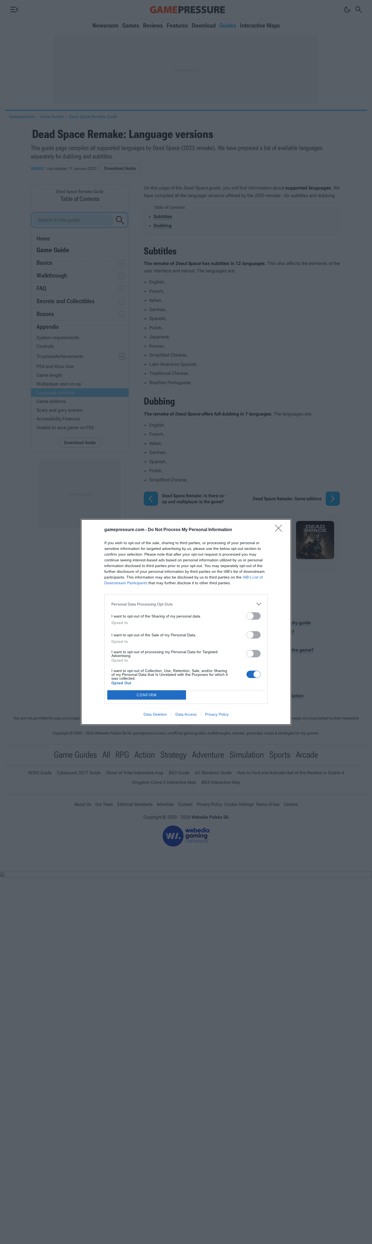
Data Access (186, 714)
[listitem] (186, 604)
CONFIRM (147, 695)
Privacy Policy (217, 714)
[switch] (253, 616)
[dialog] (186, 622)
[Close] (280, 530)
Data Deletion (155, 714)
